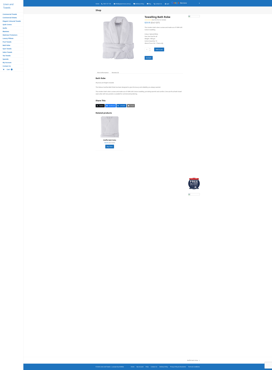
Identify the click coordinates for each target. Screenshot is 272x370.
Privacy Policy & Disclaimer (178, 367)
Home (97, 4)
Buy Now (110, 146)
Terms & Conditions (194, 367)
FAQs (147, 367)
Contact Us (158, 4)
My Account (140, 367)
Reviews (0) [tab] (115, 73)
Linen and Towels (105, 367)
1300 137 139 (107, 4)
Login (167, 4)
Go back (148, 58)
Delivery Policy (139, 4)
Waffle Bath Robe (192, 360)
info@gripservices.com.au (123, 4)
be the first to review (159, 20)
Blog (149, 4)
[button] (100, 105)
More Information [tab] (103, 73)
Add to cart (159, 49)
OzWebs (121, 367)
